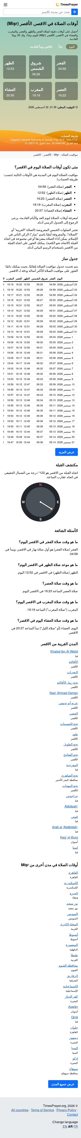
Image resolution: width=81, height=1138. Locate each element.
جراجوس (72, 796)
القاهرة (73, 872)
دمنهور (73, 1037)
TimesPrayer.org (67, 4)
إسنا (75, 847)
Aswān (73, 1006)
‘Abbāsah (71, 806)
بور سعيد (72, 903)
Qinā (74, 1017)
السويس (72, 914)
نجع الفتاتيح (71, 754)
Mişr (56, 154)
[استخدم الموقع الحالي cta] (74, 12)
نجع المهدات (70, 785)
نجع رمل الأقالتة (67, 682)
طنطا (74, 955)
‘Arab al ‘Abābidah (65, 827)
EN (65, 1126)
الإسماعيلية (70, 986)
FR (76, 1126)
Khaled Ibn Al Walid (64, 651)
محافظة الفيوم (68, 965)
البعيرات (72, 672)
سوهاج (73, 1068)
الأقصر (47, 154)
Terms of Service (42, 1110)
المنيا (74, 1048)
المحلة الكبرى (69, 924)
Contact (72, 1114)
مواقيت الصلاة (70, 154)
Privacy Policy (66, 1110)
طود (75, 734)
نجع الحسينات (69, 723)
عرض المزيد (67, 452)
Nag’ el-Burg (69, 837)
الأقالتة (73, 661)
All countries (20, 1110)
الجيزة (74, 893)
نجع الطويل (71, 744)
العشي (73, 713)
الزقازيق (72, 976)
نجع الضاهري (69, 775)
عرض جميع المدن (63, 1084)
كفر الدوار (71, 996)
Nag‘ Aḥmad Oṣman (64, 693)
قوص (74, 816)
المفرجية (72, 765)
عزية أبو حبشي (68, 703)
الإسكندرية (71, 883)
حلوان (74, 1027)
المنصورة (72, 944)
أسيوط (73, 934)
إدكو (75, 1058)
